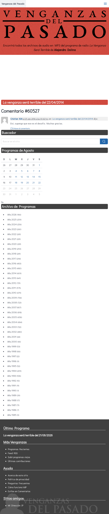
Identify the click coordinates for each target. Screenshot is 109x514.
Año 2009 (14, 297)
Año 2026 (14, 214)
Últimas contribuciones (19, 461)
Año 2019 (14, 248)
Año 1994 (14, 370)
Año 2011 (14, 287)
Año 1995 (13, 366)
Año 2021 (14, 238)
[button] (105, 4)
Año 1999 (13, 346)
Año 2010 (14, 292)
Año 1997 (13, 356)
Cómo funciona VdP (17, 487)
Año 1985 (13, 414)
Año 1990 (13, 390)
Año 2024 (14, 224)
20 (27, 182)
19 (22, 182)
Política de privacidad (18, 479)
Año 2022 (14, 234)
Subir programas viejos (19, 457)
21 (34, 182)
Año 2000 (14, 341)
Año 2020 (14, 243)
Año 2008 (14, 302)
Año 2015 (14, 268)
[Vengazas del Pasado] (54, 38)
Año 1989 (13, 395)
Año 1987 (13, 405)
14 (33, 176)
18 (16, 182)
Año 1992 (13, 380)
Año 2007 (14, 307)
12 (22, 176)
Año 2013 (14, 278)
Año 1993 (14, 375)
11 (16, 176)
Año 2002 (14, 331)
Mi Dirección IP (15, 505)
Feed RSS (13, 453)
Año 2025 (14, 219)
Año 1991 (13, 385)
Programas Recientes (18, 449)
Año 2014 (14, 273)
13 (28, 176)
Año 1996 (13, 361)
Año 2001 (13, 336)
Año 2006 (14, 312)
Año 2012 (13, 283)
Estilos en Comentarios (19, 491)
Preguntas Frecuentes (19, 483)
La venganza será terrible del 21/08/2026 (28, 435)
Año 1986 (13, 409)
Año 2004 (14, 322)
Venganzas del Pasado (13, 3)
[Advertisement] (54, 76)
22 (39, 182)
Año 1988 (13, 400)
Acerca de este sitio (18, 475)
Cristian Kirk (17, 118)
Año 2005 (14, 317)
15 (39, 176)
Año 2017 (14, 258)
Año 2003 (14, 326)
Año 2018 (14, 253)
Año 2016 (14, 263)
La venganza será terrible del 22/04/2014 (33, 102)
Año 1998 (13, 351)
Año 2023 (14, 229)
